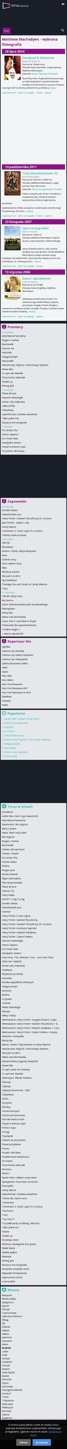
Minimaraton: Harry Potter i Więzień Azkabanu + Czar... (31, 1027)
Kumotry (6, 990)
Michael (6, 1011)
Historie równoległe (12, 397)
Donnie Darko (9, 861)
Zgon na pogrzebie (35, 228)
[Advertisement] (33, 129)
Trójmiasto (8, 1400)
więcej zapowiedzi (13, 633)
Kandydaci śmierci (11, 442)
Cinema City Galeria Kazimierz (18, 655)
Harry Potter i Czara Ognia (16, 915)
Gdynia (5, 1330)
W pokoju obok (10, 1239)
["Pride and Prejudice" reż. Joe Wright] (12, 288)
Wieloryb (6, 1256)
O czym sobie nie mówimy (16, 1069)
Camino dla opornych (13, 849)
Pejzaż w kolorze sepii (13, 446)
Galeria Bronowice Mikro (15, 663)
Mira (4, 567)
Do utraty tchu (10, 430)
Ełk (3, 1323)
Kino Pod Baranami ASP (14, 688)
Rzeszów (6, 1379)
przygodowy (45, 189)
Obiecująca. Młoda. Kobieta (17, 1077)
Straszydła (11, 756)
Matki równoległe (11, 1007)
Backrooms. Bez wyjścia (15, 824)
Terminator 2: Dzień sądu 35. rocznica (22, 530)
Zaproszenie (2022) (12, 1277)
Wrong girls (8, 385)
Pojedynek (7, 1136)
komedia (53, 73)
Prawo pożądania (11, 1144)
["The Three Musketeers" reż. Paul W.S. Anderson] (12, 183)
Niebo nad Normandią (14, 616)
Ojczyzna (7, 1102)
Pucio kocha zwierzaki (13, 377)
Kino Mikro (7, 680)
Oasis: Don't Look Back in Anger (19, 621)
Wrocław (6, 1410)
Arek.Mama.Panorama (14, 335)
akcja (34, 73)
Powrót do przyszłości (14, 1140)
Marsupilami (8, 608)
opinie (48, 92)
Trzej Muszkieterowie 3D (40, 173)
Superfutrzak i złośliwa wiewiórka (19, 414)
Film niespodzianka (12, 882)
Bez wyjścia (8, 836)
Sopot (5, 1382)
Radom (6, 1368)
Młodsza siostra (10, 571)
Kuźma (5, 994)
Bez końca (7, 600)
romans (58, 189)
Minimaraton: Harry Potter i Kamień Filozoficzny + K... (30, 1023)
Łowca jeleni (8, 1281)
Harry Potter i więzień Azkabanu (19, 932)
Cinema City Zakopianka (15, 659)
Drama (5, 865)
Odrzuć (24, 1442)
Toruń (5, 1396)
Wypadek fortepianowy (14, 1273)
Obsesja (6, 1082)
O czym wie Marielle (12, 373)
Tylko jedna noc (10, 418)
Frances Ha (8, 348)
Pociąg (5, 1131)
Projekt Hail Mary (11, 1152)
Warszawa (7, 1404)
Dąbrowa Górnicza (12, 1316)
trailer (39, 92)
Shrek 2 (6, 1173)
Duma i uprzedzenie (36, 278)
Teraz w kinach (20, 806)
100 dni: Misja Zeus (12, 596)
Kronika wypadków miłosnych (18, 982)
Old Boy (6, 1106)
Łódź (4, 1354)
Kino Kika (7, 675)
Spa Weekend (9, 580)
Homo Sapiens (10, 944)
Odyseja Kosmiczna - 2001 (16, 1090)
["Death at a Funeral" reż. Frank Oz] (12, 238)
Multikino (7, 696)
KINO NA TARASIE (11, 961)
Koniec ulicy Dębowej (13, 401)
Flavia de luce (9, 393)
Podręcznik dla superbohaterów (19, 625)
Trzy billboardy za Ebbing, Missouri (20, 1223)
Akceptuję (42, 1442)
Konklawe (7, 969)
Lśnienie (6, 1003)
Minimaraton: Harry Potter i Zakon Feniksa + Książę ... (30, 1032)
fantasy (43, 73)
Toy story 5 (8, 1219)
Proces (5, 1148)
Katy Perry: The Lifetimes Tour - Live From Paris (27, 957)
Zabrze (5, 1414)
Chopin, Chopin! (10, 853)
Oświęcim (7, 1361)
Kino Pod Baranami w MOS (16, 692)
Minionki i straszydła (13, 1036)
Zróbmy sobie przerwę (14, 535)
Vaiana (5, 1231)
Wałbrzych (7, 1407)
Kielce (5, 1344)
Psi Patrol (9, 731)
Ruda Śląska (8, 1372)
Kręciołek (7, 352)
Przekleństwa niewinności (15, 1156)
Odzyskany (7, 410)
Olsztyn (6, 1358)
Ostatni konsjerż (11, 1111)
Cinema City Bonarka (13, 650)
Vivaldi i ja (7, 381)
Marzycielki (7, 360)
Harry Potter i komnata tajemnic (19, 928)
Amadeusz (7, 811)
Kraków (6, 1347)
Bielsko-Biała (9, 1298)
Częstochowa (9, 1312)
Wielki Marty (8, 1248)
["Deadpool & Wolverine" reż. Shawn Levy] (12, 68)
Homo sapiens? (10, 434)
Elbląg (5, 1319)
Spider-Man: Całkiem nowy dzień (21, 718)
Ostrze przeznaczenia (13, 1115)
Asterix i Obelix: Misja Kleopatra (19, 551)
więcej (53, 87)
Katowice (7, 1340)
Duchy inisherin (10, 874)
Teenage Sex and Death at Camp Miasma (24, 584)
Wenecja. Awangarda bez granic (19, 1244)
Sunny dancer (9, 526)
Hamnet (6, 911)
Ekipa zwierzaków (11, 878)
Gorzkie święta (10, 510)
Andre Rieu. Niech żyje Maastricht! (20, 816)
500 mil (6, 542)
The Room (7, 1210)
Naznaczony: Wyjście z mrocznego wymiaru (25, 364)
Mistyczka (7, 612)
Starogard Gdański (12, 1389)
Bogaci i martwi (10, 340)
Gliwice (5, 1333)
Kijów (5, 671)
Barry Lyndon (9, 828)
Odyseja (8, 727)
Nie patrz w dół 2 (11, 576)
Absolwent (7, 546)
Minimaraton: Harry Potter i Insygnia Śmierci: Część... (30, 1019)
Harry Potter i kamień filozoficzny (20, 919)
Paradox (6, 700)
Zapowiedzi (17, 501)
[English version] (63, 4)
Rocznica (6, 1169)
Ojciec (5, 1098)
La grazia (7, 998)
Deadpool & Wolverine (38, 58)
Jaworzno (7, 1337)
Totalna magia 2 (11, 629)
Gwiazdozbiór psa (11, 514)
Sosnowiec (7, 1386)
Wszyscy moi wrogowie (14, 422)
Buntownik (7, 344)
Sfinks (5, 704)
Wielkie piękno (9, 1252)
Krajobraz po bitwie (12, 973)
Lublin (5, 1351)
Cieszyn (6, 1309)
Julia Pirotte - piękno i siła (15, 522)
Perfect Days (9, 1127)
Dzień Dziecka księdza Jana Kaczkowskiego (25, 604)
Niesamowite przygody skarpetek (20, 1061)
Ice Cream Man (10, 438)
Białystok (7, 1295)
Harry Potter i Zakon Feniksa (17, 936)
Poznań (6, 1365)
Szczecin (6, 1393)
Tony (4, 588)
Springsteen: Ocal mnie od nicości (20, 1181)
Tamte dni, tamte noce (14, 1198)
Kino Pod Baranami (12, 684)
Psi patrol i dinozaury (13, 450)
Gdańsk (6, 1326)
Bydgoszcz (8, 1302)
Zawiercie (7, 1417)
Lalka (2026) (8, 405)
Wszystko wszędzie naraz (15, 1268)
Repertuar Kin (19, 641)
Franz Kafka (8, 895)
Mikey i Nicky (9, 1015)
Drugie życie (8, 870)
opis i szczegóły (26, 92)
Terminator (8, 1202)
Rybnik (5, 1375)
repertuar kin (9, 92)
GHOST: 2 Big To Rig (13, 899)
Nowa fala (7, 369)
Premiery (15, 327)
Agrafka (6, 646)
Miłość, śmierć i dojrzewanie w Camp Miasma (26, 1044)
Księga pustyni (10, 356)
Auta (4, 555)
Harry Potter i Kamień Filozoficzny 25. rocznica (27, 518)
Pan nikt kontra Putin (13, 1119)
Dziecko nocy (9, 559)
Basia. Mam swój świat (14, 832)
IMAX (4, 667)
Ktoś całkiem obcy (12, 563)
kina (20, 5)
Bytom (5, 1305)
